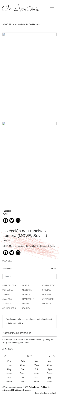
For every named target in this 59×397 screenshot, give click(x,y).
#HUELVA (46, 290)
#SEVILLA (46, 304)
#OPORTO (7, 304)
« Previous (7, 269)
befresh (53, 393)
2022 (29, 356)
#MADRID (46, 294)
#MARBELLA (28, 299)
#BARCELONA (9, 285)
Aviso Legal (34, 387)
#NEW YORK (48, 299)
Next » (54, 269)
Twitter (5, 214)
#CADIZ (25, 285)
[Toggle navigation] (52, 9)
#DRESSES (7, 290)
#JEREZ (6, 294)
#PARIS (25, 304)
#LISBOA (26, 294)
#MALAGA (7, 299)
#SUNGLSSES (9, 308)
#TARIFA (26, 308)
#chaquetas (48, 285)
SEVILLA (8, 261)
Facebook (6, 211)
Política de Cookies (21, 390)
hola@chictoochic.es (15, 323)
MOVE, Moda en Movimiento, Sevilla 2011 (21, 24)
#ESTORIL (27, 290)
